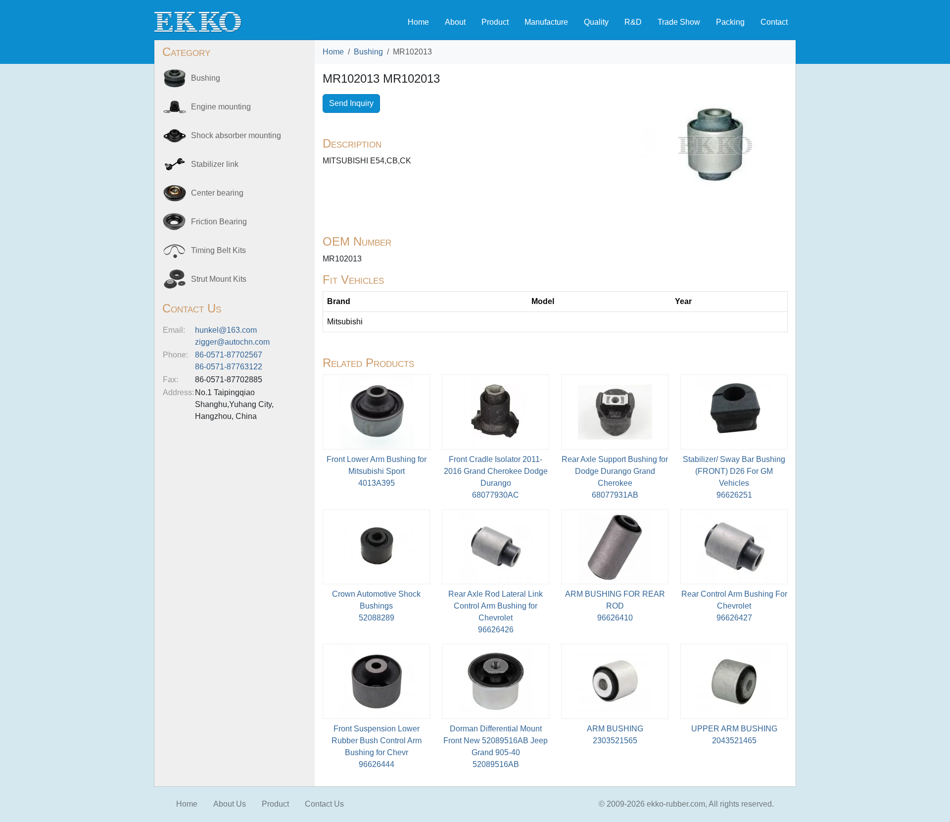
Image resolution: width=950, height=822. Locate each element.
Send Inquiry (351, 103)
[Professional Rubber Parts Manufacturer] (197, 21)
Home (418, 22)
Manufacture (546, 22)
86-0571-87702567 (228, 355)
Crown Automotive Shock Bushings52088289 (376, 606)
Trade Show (679, 22)
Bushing (368, 52)
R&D (633, 22)
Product (495, 22)
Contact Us (324, 804)
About (455, 22)
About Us (229, 804)
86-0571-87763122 (228, 366)
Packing (730, 22)
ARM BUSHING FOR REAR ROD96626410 (615, 606)
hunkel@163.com (226, 330)
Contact (774, 22)
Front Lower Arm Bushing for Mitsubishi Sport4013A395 (377, 471)
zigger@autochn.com (232, 342)
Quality (596, 22)
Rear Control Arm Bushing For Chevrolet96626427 (734, 606)
